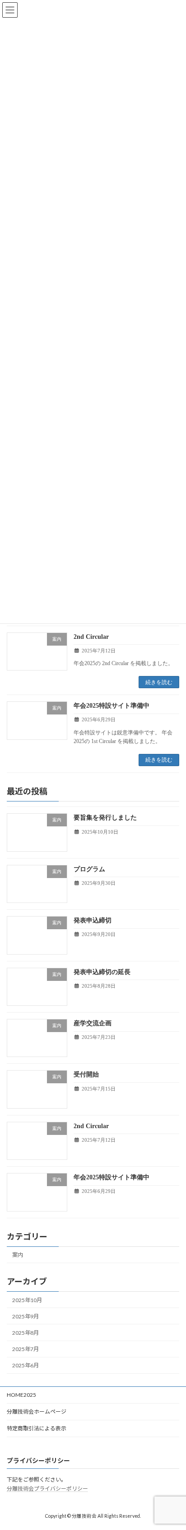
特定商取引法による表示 (36, 1428)
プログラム (89, 869)
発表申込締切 (93, 920)
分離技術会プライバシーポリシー (47, 1488)
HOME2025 (21, 1394)
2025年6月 (25, 1365)
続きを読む (158, 682)
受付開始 (86, 1074)
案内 (17, 1254)
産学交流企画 (93, 1023)
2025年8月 (25, 1332)
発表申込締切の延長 (102, 972)
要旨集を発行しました (105, 817)
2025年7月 (25, 1349)
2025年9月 (25, 1316)
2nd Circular (91, 636)
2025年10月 (27, 1300)
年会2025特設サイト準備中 (111, 705)
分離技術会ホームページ (36, 1411)
